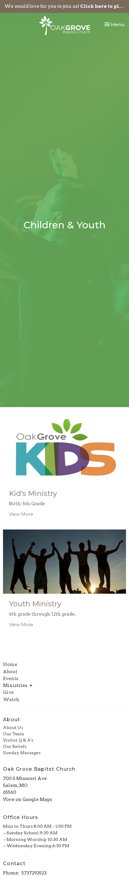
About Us (13, 727)
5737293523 (34, 873)
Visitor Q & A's (18, 740)
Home (10, 664)
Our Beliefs (14, 746)
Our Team (13, 733)
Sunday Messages (21, 752)
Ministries (15, 685)
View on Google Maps (27, 799)
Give (8, 692)
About (10, 671)
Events (10, 678)
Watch (11, 699)
